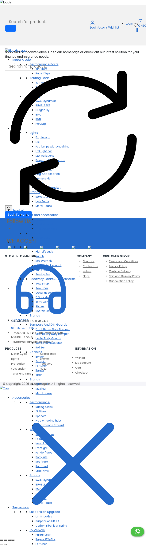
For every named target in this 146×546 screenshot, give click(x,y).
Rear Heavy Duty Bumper (52, 334)
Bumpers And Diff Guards (48, 324)
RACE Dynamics (46, 480)
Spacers (41, 416)
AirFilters (41, 411)
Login (129, 23)
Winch (40, 256)
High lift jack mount (48, 265)
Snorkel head (44, 224)
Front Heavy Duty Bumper (53, 329)
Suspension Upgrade (44, 512)
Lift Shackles (44, 516)
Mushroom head (46, 229)
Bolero (40, 357)
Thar (39, 375)
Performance (39, 402)
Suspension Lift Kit (47, 521)
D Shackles (43, 297)
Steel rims (42, 471)
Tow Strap (42, 283)
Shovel (40, 306)
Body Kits (41, 457)
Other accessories (48, 293)
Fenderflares (44, 452)
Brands (34, 233)
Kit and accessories (43, 215)
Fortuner (41, 366)
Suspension (20, 507)
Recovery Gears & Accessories (52, 279)
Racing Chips (44, 407)
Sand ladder (43, 270)
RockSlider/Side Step (49, 343)
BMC (38, 489)
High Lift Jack (44, 251)
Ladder (40, 439)
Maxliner (41, 389)
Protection (20, 320)
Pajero (40, 370)
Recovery (19, 242)
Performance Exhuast (50, 425)
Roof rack (42, 462)
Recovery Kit (44, 261)
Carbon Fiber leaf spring (51, 526)
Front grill (42, 448)
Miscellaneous (45, 434)
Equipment (37, 247)
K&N (38, 494)
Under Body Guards (48, 338)
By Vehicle (37, 530)
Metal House (44, 206)
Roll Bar (40, 347)
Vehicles (35, 352)
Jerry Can (42, 302)
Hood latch (43, 443)
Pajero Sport (44, 535)
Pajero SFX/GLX (45, 539)
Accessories (21, 397)
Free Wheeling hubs (49, 420)
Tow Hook (42, 288)
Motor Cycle (21, 59)
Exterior (35, 429)
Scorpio (40, 361)
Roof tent (42, 466)
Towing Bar (43, 274)
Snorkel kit (42, 220)
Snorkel (18, 210)
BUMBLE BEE (43, 238)
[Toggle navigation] (6, 55)
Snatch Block (44, 311)
